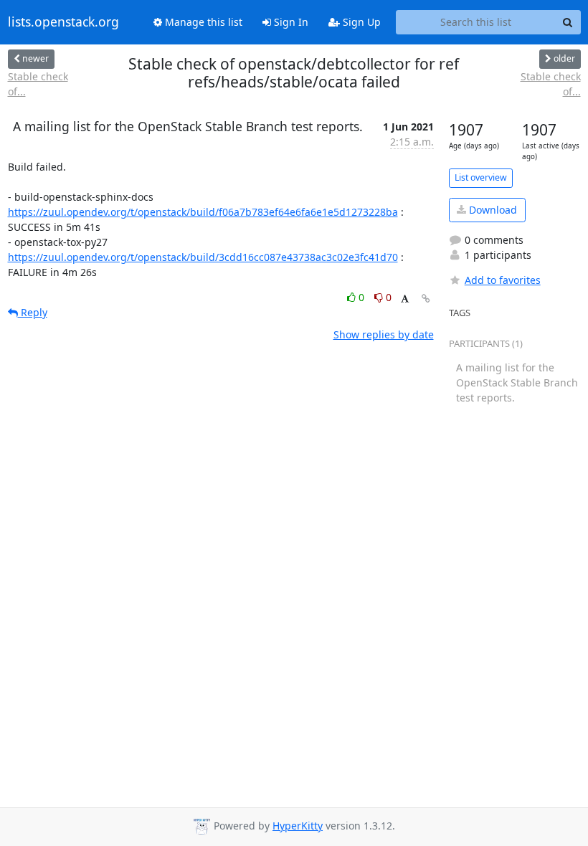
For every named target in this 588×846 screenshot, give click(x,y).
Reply (32, 312)
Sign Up (360, 22)
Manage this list (202, 22)
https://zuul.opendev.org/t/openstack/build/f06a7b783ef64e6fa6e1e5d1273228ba (203, 212)
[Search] (568, 22)
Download (491, 210)
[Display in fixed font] (404, 299)
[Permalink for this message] (426, 298)
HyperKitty (297, 825)
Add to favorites (503, 280)
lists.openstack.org (63, 22)
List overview (481, 177)
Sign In (289, 22)
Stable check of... (38, 84)
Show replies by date (383, 334)
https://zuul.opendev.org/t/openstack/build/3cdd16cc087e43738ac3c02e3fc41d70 (203, 257)
